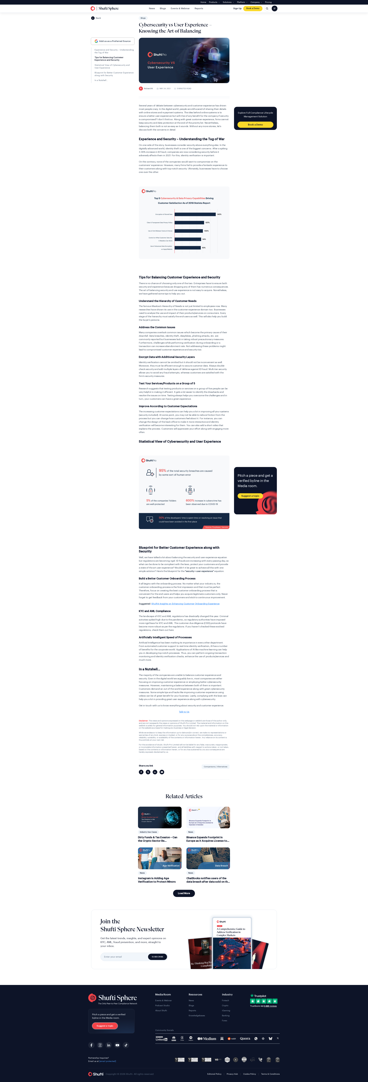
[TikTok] (126, 1045)
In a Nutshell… (102, 80)
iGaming (226, 1011)
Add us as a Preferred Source (115, 41)
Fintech (225, 1001)
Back (98, 18)
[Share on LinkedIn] (155, 772)
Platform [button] (241, 2)
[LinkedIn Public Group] (161, 1038)
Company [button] (255, 2)
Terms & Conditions (270, 1074)
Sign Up (237, 8)
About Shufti (161, 1011)
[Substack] (222, 1038)
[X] (277, 1038)
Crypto (225, 1006)
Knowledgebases (197, 1016)
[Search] (267, 8)
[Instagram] (100, 1045)
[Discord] (174, 1038)
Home (203, 2)
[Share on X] (148, 772)
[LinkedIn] (109, 1045)
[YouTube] (117, 1045)
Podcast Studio (162, 1006)
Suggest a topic (250, 496)
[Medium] (207, 1038)
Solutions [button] (227, 2)
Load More (184, 893)
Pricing (268, 2)
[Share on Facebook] (141, 772)
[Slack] (263, 1038)
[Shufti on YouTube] (162, 772)
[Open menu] (274, 8)
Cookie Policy (249, 1074)
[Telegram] (190, 1038)
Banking (226, 1016)
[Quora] (245, 1038)
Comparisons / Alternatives (215, 767)
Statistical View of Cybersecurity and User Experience (112, 66)
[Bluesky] (270, 1038)
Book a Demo (252, 8)
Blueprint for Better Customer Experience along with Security (114, 74)
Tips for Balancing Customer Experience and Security (109, 59)
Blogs (163, 8)
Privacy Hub (232, 1074)
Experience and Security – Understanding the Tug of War (114, 51)
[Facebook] (91, 1045)
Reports (199, 8)
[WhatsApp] (255, 1038)
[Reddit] (232, 1038)
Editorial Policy (214, 1074)
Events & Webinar (180, 8)
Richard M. (146, 88)
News (152, 8)
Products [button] (213, 2)
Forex (224, 1021)
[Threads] (182, 1038)
